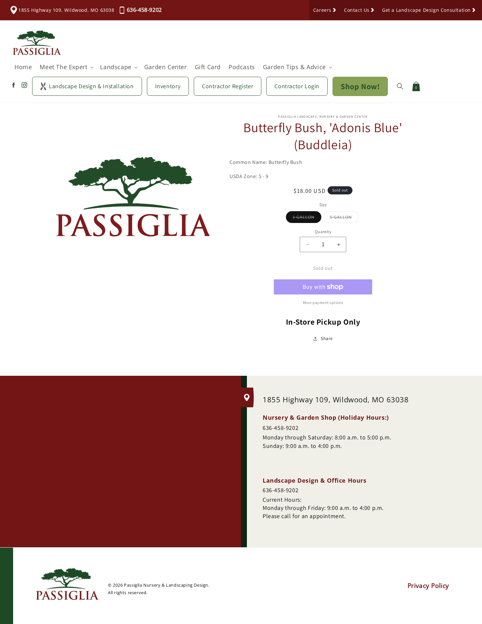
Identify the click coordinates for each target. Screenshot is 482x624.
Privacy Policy (428, 586)
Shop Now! (360, 86)
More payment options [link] (323, 302)
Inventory (168, 86)
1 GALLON (307, 218)
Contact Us (357, 10)
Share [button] (327, 338)
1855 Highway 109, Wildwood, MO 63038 (66, 10)
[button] (66, 67)
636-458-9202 (144, 9)
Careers (322, 10)
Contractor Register (227, 86)
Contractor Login (296, 86)
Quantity (323, 231)
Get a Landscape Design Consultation (426, 10)
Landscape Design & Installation (91, 86)
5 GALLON (344, 218)
